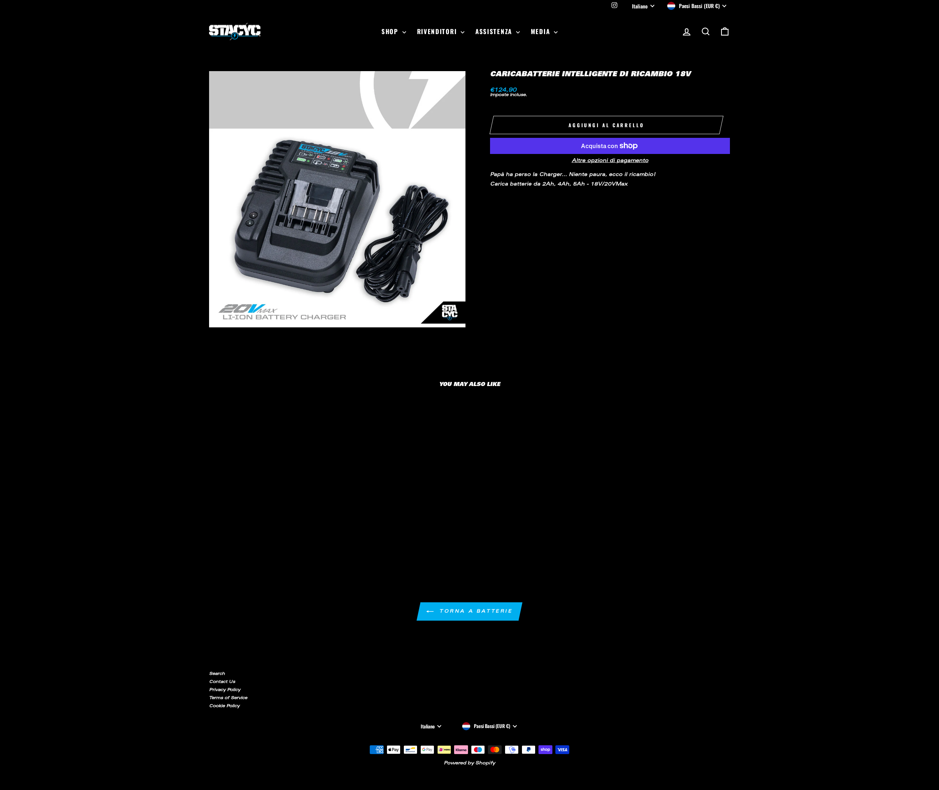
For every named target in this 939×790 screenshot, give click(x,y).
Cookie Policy (224, 706)
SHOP (391, 31)
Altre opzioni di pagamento (610, 161)
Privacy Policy (224, 690)
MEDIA (541, 31)
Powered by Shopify (469, 763)
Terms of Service (228, 698)
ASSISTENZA (494, 31)
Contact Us (222, 682)
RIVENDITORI (438, 31)
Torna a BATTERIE (474, 611)
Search (217, 674)
